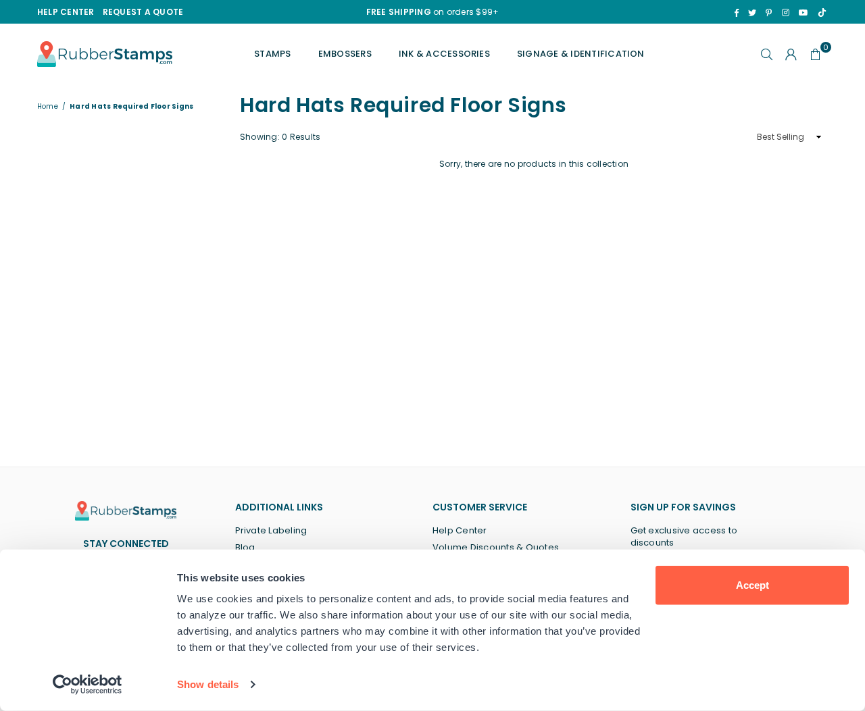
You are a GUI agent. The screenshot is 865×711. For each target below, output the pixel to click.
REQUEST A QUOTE (143, 12)
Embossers (345, 53)
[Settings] (791, 54)
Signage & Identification (581, 53)
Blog (245, 547)
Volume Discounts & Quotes (495, 547)
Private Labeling (271, 530)
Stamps (272, 53)
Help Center (459, 530)
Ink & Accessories (444, 53)
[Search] (767, 54)
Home (47, 106)
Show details (208, 684)
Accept (752, 585)
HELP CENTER (66, 12)
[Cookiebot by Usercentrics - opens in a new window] (87, 685)
